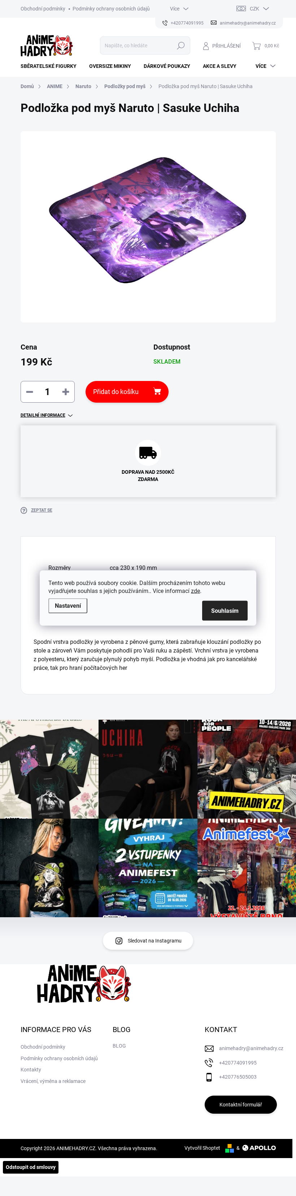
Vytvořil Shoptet (202, 1148)
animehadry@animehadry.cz (251, 1048)
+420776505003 (238, 1077)
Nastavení (68, 605)
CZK (254, 9)
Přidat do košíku (116, 391)
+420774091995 (238, 1063)
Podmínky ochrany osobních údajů (111, 9)
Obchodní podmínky (43, 9)
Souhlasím (225, 610)
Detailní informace (43, 415)
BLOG (119, 1046)
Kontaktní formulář (240, 1105)
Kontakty (31, 1069)
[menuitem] (51, 66)
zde (195, 591)
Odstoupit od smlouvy (31, 1167)
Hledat (180, 45)
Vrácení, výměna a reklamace (53, 1081)
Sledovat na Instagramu (155, 941)
